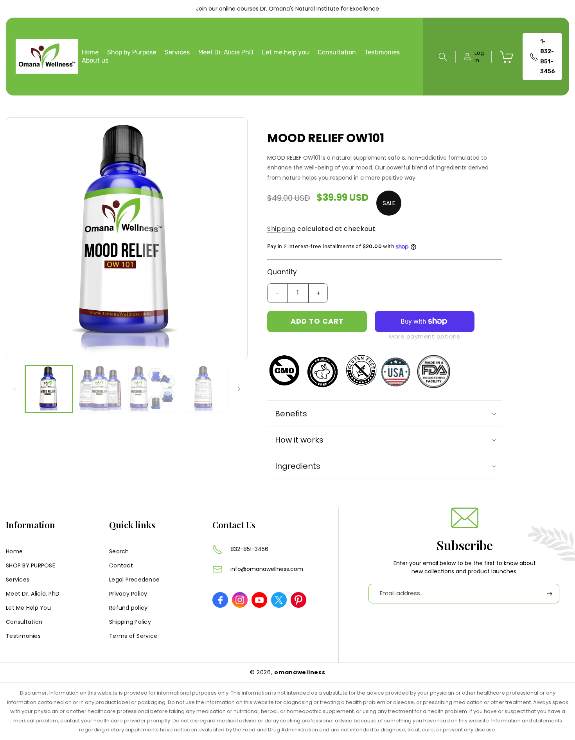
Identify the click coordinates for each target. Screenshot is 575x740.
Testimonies (23, 636)
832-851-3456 (249, 549)
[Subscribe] (549, 593)
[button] (443, 57)
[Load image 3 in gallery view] (152, 389)
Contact (121, 565)
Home (14, 551)
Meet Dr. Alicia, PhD (32, 594)
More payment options (424, 336)
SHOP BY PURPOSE (30, 565)
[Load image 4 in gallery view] (204, 389)
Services (17, 579)
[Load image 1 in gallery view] (49, 389)
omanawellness (299, 672)
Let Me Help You (28, 608)
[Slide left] (14, 389)
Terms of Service (133, 636)
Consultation (24, 622)
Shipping (281, 228)
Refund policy (128, 608)
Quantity (282, 272)
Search (119, 551)
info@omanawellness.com (266, 569)
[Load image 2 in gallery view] (100, 389)
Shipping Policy (130, 622)
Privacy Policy (128, 594)
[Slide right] (239, 389)
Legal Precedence (134, 579)
